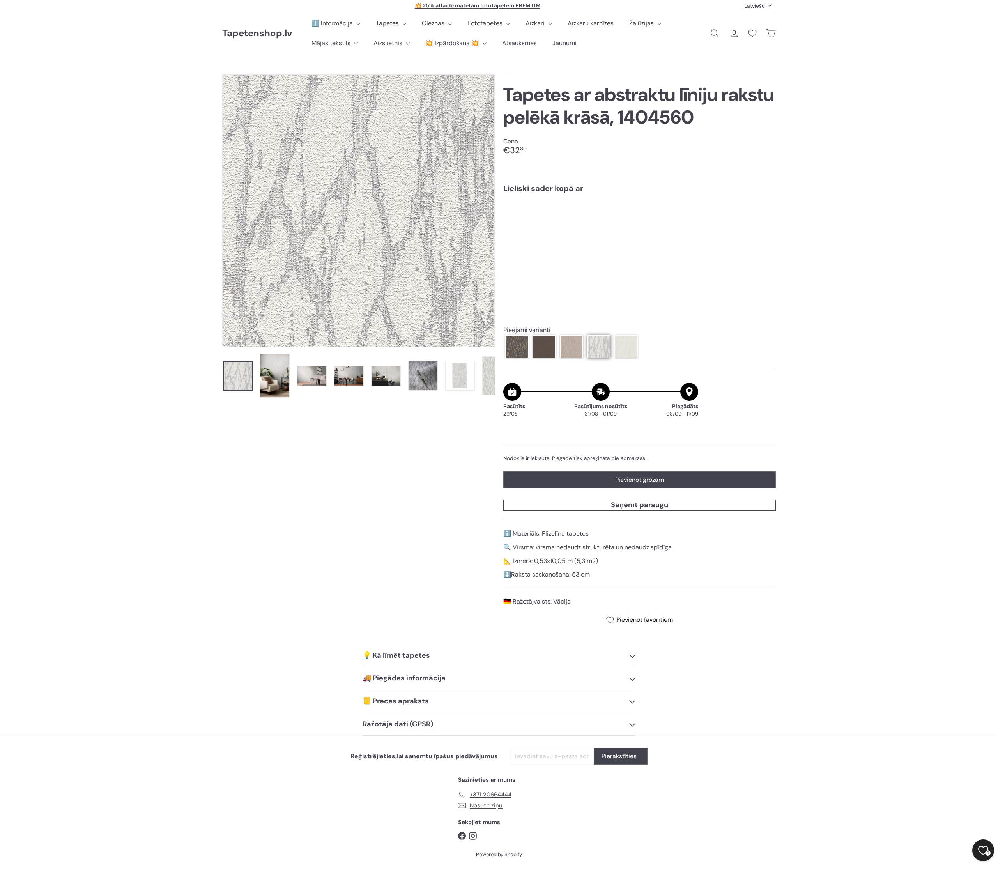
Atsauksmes (519, 43)
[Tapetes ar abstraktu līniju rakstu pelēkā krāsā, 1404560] (639, 226)
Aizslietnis (388, 43)
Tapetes (388, 23)
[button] (517, 347)
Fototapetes (485, 23)
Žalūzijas (642, 23)
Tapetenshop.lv (257, 33)
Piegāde (562, 458)
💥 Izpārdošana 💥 (453, 43)
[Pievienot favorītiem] (765, 215)
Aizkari (536, 23)
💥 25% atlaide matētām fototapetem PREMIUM (477, 5)
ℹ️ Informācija (332, 23)
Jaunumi (564, 43)
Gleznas (434, 23)
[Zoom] (358, 211)
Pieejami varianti (526, 330)
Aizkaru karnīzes (591, 23)
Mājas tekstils (331, 43)
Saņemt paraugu (639, 505)
